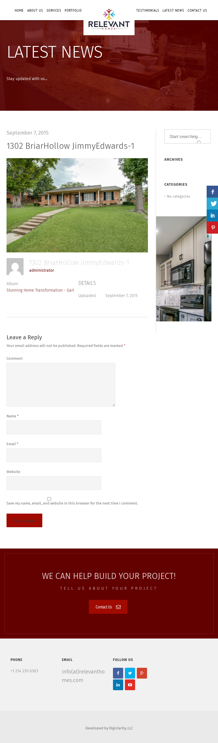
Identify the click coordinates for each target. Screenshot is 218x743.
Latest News (173, 10)
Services (54, 10)
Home (19, 10)
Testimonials (147, 10)
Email (12, 444)
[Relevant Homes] (109, 17)
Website (13, 472)
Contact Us (104, 607)
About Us (35, 10)
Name (13, 416)
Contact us (197, 10)
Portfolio (73, 10)
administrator (41, 271)
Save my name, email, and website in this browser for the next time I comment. (72, 503)
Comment (15, 359)
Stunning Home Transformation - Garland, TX (47, 290)
